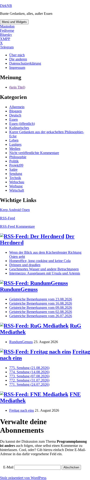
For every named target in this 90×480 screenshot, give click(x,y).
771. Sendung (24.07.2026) (29, 384)
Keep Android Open (15, 210)
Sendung (15, 174)
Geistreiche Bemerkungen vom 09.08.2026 (40, 307)
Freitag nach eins (21, 410)
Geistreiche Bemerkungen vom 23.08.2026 (40, 299)
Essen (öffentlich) (22, 124)
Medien (14, 149)
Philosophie (17, 157)
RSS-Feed (7, 218)
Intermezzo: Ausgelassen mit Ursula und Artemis (44, 273)
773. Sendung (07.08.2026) (29, 376)
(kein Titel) (17, 87)
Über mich (17, 55)
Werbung (16, 186)
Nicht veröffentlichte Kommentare (34, 153)
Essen (13, 119)
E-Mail (8, 467)
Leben (13, 140)
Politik (14, 161)
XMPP (5, 39)
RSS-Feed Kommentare (17, 226)
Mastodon (7, 26)
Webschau (16, 182)
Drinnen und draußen (24, 265)
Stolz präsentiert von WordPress (23, 478)
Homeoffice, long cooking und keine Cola (40, 261)
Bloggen (15, 111)
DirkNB (6, 6)
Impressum (17, 67)
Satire (13, 169)
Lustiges (15, 144)
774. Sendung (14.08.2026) (29, 372)
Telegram (7, 47)
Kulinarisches (19, 128)
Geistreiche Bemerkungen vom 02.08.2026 (40, 312)
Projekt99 (16, 165)
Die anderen (18, 59)
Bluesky (6, 35)
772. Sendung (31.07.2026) (29, 380)
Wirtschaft (16, 190)
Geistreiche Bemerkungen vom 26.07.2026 (40, 316)
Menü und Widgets (14, 22)
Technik (15, 178)
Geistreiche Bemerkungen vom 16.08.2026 (40, 303)
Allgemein (16, 107)
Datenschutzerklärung (25, 63)
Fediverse (7, 30)
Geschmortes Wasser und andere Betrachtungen (44, 269)
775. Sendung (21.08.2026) (29, 368)
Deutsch (15, 115)
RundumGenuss (19, 289)
